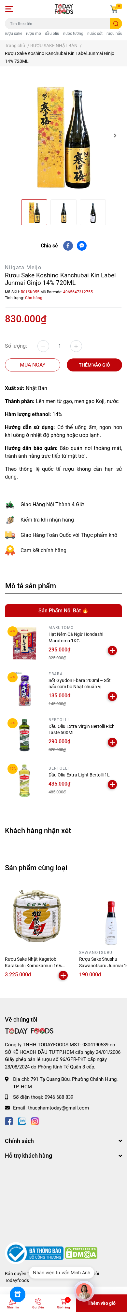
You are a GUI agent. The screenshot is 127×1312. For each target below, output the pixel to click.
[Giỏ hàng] (114, 9)
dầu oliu (52, 33)
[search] (116, 23)
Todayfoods (17, 1280)
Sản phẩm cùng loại (36, 867)
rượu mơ (33, 33)
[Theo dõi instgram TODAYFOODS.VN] (35, 1120)
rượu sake (13, 33)
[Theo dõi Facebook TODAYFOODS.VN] (9, 1120)
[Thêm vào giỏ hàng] (112, 650)
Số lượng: (16, 346)
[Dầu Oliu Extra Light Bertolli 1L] (24, 780)
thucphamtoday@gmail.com (58, 1108)
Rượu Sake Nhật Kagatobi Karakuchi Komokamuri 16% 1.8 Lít (33, 965)
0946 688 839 (59, 1097)
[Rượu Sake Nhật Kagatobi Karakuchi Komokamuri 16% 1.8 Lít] (37, 915)
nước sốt (95, 33)
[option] (63, 135)
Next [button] (115, 135)
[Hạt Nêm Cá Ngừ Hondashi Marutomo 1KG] (24, 643)
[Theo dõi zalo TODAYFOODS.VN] (22, 1120)
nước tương (73, 33)
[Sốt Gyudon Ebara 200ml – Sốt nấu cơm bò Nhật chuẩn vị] (24, 689)
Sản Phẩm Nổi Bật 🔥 (63, 610)
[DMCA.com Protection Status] (81, 1253)
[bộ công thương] (35, 1253)
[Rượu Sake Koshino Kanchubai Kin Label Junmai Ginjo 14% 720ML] (63, 135)
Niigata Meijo (23, 267)
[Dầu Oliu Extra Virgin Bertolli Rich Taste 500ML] (24, 735)
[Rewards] (17, 1294)
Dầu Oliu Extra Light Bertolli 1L (79, 774)
